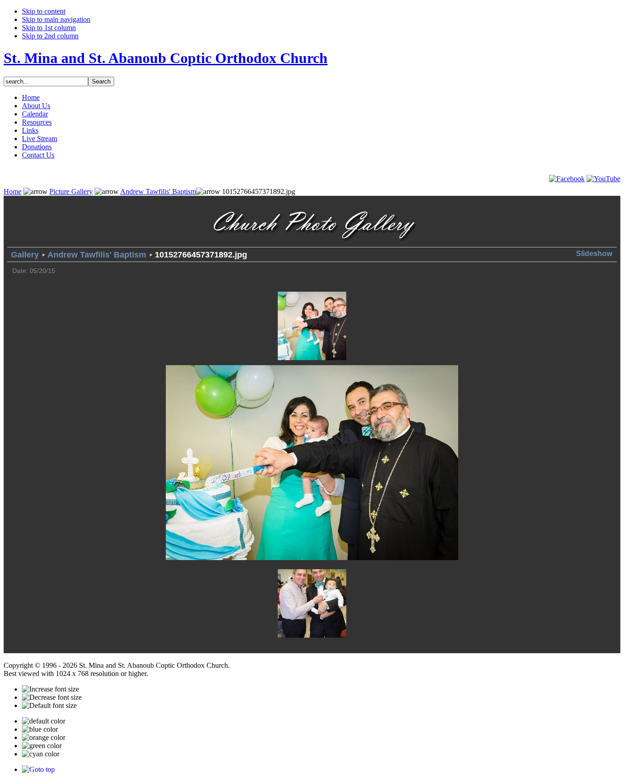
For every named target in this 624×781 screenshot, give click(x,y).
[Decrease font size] (52, 697)
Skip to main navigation (56, 19)
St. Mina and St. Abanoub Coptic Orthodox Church (166, 58)
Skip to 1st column (49, 27)
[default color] (43, 721)
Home (12, 191)
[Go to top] (38, 769)
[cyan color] (40, 754)
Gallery (25, 254)
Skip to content (43, 11)
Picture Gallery (71, 191)
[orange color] (43, 738)
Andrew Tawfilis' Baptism (158, 191)
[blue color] (40, 729)
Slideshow (594, 253)
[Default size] (49, 706)
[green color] (42, 746)
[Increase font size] (50, 689)
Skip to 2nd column (50, 36)
